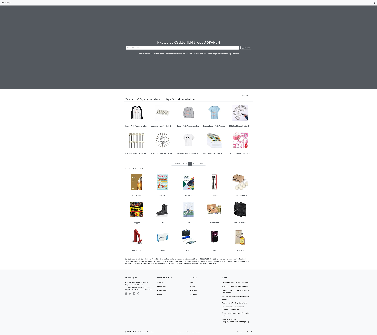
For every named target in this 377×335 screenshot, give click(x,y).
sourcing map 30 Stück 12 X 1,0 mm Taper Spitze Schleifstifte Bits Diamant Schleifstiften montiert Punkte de (162, 126)
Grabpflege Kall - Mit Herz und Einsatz (236, 282)
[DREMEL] (188, 237)
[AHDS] (188, 209)
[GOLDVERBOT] (136, 182)
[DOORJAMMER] (137, 237)
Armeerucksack (240, 223)
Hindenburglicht (240, 195)
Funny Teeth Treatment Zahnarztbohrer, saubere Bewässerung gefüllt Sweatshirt (188, 126)
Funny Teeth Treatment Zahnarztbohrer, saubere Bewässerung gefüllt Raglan (136, 126)
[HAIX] (162, 209)
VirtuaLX (249, 332)
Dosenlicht (214, 223)
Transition (188, 195)
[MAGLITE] (214, 182)
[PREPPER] (136, 209)
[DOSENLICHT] (214, 209)
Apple (192, 282)
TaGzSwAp (6, 2)
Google (192, 286)
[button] (374, 3)
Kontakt (160, 294)
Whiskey (240, 250)
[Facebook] (126, 293)
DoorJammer (137, 250)
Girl (214, 250)
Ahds (188, 223)
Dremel (188, 250)
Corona (162, 250)
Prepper (137, 223)
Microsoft (193, 290)
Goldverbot (136, 195)
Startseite (160, 282)
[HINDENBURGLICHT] (240, 182)
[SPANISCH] (162, 182)
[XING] (138, 293)
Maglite (214, 195)
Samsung (193, 294)
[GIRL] (214, 237)
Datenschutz (162, 290)
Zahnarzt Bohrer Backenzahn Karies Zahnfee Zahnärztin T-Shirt (188, 153)
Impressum (161, 286)
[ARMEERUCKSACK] (240, 209)
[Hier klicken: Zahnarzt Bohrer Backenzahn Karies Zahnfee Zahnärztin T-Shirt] (188, 140)
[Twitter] (130, 293)
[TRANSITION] (188, 182)
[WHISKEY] (240, 237)
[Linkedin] (134, 293)
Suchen (247, 48)
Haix (162, 223)
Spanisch (162, 195)
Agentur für (235, 286)
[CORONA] (162, 237)
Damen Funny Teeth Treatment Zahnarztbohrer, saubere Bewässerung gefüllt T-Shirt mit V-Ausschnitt (214, 126)
